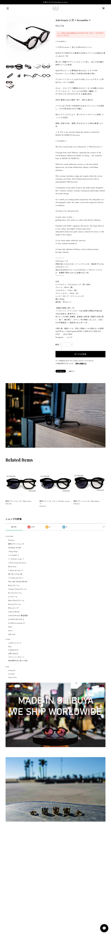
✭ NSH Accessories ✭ (16, 623)
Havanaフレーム (14, 604)
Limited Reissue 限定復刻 (18, 616)
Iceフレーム (13, 597)
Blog (9, 647)
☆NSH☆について (14, 643)
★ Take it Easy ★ (15, 574)
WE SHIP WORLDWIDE (17, 582)
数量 (57, 345)
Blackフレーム (13, 585)
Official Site (12, 677)
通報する (72, 371)
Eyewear (11, 540)
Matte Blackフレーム (16, 601)
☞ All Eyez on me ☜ (16, 559)
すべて (14, 527)
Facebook (11, 674)
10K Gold (11, 634)
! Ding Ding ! (13, 552)
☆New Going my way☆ (17, 563)
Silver (10, 631)
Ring (10, 627)
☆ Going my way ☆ (16, 578)
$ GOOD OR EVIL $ (16, 619)
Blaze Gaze (12, 567)
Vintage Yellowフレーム (17, 589)
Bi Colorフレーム (15, 593)
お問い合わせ (13, 654)
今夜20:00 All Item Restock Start (55, 2)
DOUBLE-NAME (14, 548)
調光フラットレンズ (16, 544)
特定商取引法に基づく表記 (18, 661)
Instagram (11, 670)
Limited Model (13, 612)
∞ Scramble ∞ (13, 555)
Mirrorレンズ (13, 608)
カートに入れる (80, 354)
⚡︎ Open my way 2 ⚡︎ (15, 570)
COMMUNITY (13, 650)
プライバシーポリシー (16, 657)
